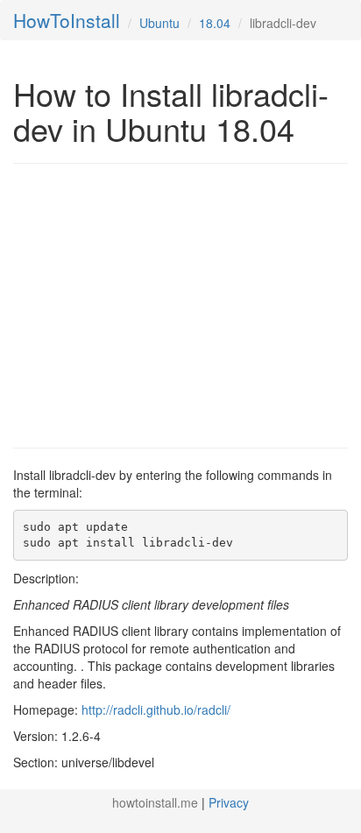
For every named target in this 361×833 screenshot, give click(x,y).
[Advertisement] (160, 304)
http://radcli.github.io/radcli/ (155, 709)
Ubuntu (159, 23)
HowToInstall (66, 20)
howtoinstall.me (155, 802)
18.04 (214, 23)
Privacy (229, 802)
